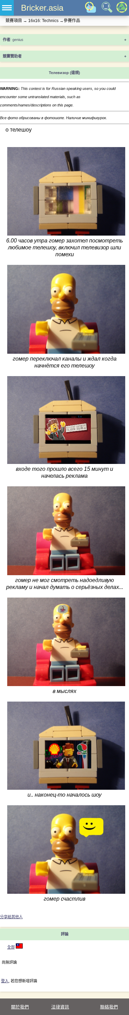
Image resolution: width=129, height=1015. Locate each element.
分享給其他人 (11, 917)
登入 (5, 981)
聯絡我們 (109, 1006)
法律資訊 (60, 1006)
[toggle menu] (7, 7)
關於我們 (20, 1006)
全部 (11, 947)
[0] (19, 947)
